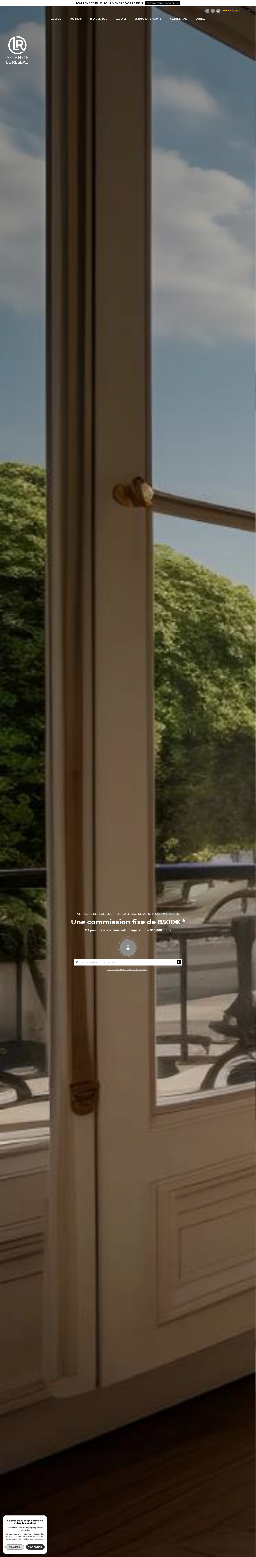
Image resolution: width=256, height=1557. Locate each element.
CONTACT (201, 19)
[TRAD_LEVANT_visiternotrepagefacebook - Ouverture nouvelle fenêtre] (207, 11)
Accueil (56, 19)
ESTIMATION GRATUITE (148, 19)
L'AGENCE (120, 19)
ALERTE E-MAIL (178, 19)
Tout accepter (35, 1547)
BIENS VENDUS (98, 19)
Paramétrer (14, 1547)
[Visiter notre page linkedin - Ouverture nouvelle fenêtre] (218, 11)
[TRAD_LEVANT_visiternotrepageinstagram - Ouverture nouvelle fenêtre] (213, 11)
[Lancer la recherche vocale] (128, 947)
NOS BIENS (75, 19)
